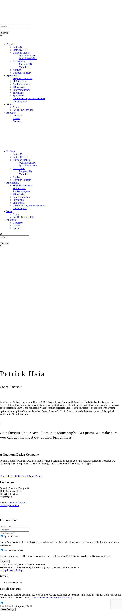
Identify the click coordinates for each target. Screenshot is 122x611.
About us (11, 112)
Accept (3, 570)
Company (18, 115)
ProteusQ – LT (20, 49)
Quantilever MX (27, 55)
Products (10, 44)
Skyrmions (18, 92)
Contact (16, 121)
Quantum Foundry (22, 72)
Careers (16, 118)
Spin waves (18, 95)
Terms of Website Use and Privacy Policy (21, 476)
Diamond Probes (21, 52)
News (9, 104)
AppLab (17, 69)
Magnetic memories (22, 78)
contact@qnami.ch (9, 505)
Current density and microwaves (29, 98)
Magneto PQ (25, 64)
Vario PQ (23, 67)
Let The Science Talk (23, 109)
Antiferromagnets (21, 84)
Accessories (19, 61)
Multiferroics (19, 81)
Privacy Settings (15, 570)
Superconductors (21, 89)
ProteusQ (17, 47)
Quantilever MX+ (28, 58)
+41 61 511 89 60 (17, 502)
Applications (12, 75)
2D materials (19, 87)
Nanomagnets (20, 101)
